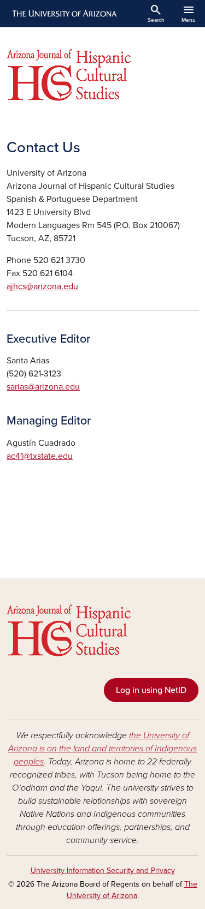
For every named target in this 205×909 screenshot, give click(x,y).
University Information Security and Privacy (103, 870)
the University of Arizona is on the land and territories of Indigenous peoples (102, 748)
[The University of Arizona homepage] (63, 13)
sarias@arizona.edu (43, 386)
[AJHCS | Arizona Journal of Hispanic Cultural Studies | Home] (102, 75)
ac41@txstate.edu (40, 456)
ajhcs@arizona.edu (42, 286)
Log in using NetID (151, 690)
